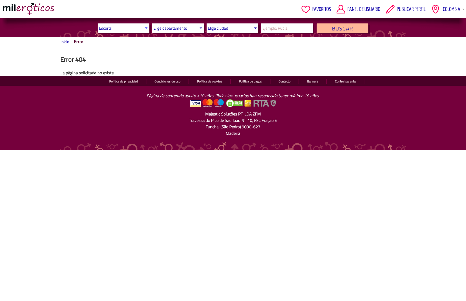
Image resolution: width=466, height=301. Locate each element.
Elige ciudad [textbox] (218, 28)
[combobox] (176, 28)
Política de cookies (209, 81)
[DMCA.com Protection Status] (235, 106)
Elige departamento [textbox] (170, 28)
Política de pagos (250, 81)
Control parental (346, 81)
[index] (28, 9)
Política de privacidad (123, 81)
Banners (312, 81)
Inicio (64, 42)
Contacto (284, 81)
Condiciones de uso (167, 81)
